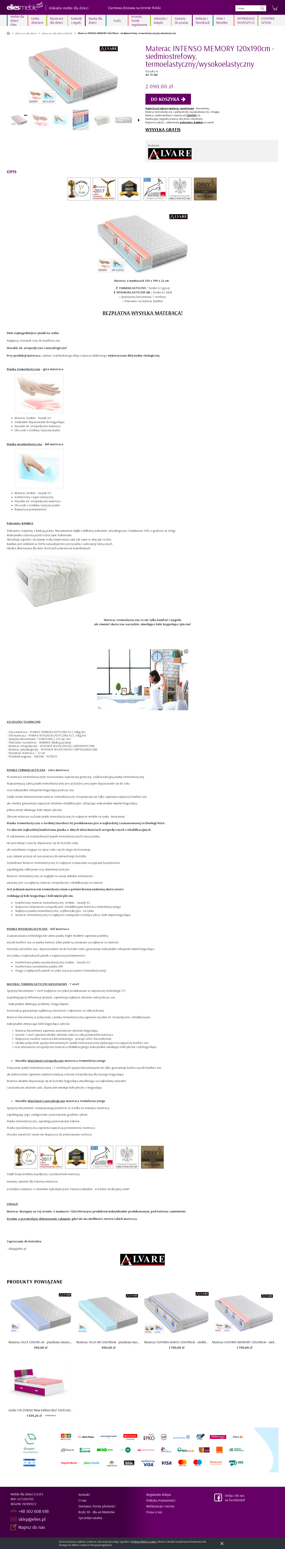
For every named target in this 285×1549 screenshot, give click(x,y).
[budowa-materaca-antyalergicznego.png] (81, 120)
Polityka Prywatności (160, 1500)
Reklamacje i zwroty (160, 1506)
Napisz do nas (32, 1527)
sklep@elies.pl (32, 1519)
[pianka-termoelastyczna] (40, 120)
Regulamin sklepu (158, 1494)
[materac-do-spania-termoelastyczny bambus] (102, 120)
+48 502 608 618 (33, 1511)
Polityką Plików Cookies (144, 1541)
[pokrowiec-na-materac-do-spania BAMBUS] (123, 120)
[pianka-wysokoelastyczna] (60, 120)
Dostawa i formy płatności (97, 1506)
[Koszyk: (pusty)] (274, 8)
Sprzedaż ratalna (90, 1518)
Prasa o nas (154, 1512)
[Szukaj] (262, 8)
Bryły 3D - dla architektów (97, 1512)
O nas (82, 1500)
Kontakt (84, 1494)
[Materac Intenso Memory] (19, 120)
